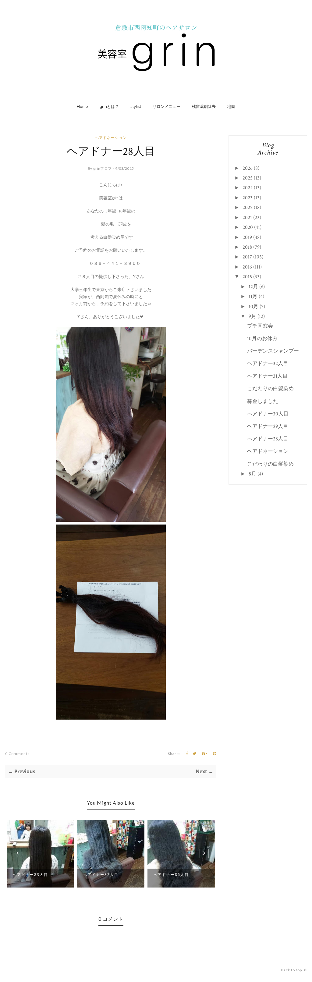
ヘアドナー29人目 (267, 426)
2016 (247, 267)
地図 (231, 106)
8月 (252, 474)
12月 (253, 286)
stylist (135, 106)
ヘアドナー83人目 (30, 874)
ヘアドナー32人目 (267, 363)
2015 (247, 276)
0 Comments (17, 753)
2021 (247, 217)
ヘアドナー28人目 (267, 439)
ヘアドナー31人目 (267, 376)
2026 (248, 168)
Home (82, 106)
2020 (248, 227)
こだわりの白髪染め (270, 388)
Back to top (292, 970)
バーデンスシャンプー (273, 351)
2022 (248, 207)
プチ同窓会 (260, 326)
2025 (248, 178)
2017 (247, 257)
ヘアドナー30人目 (268, 414)
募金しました (262, 401)
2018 (247, 247)
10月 (253, 306)
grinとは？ (109, 106)
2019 (247, 237)
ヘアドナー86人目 (171, 874)
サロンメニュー (166, 106)
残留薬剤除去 (204, 106)
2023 (248, 197)
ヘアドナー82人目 (101, 874)
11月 (253, 296)
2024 (248, 187)
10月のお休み (262, 338)
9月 (252, 316)
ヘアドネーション (111, 137)
